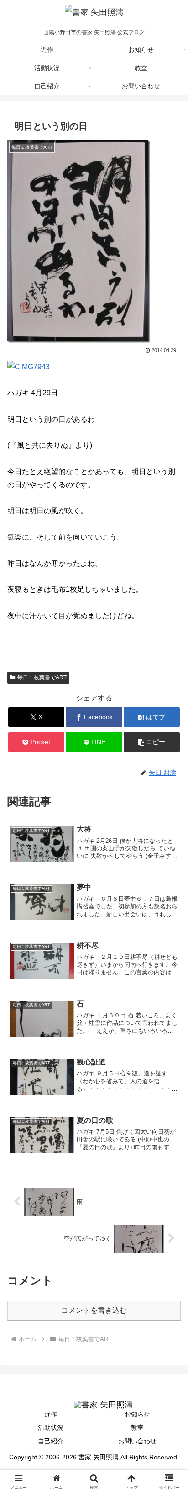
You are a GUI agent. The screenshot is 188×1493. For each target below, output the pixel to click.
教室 (137, 1427)
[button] (152, 742)
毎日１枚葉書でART (42, 677)
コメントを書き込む (94, 1310)
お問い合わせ (137, 1441)
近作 (50, 1414)
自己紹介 (50, 1441)
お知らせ (137, 1414)
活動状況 (50, 1427)
